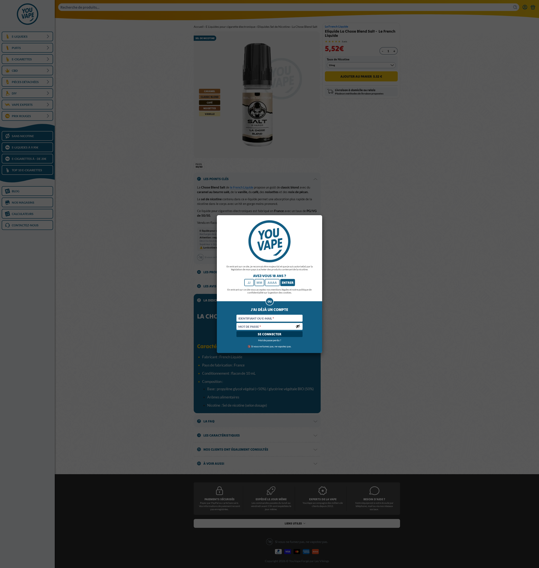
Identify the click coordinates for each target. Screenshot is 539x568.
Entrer (288, 282)
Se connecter (270, 334)
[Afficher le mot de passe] (298, 326)
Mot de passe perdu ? (269, 340)
